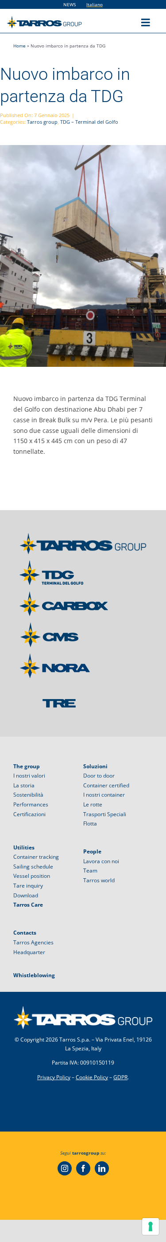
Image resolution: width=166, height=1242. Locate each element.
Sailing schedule (33, 866)
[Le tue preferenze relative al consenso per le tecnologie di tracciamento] (150, 1226)
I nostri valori (29, 775)
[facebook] (83, 1168)
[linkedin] (102, 1168)
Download (25, 895)
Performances (30, 804)
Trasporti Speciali (104, 814)
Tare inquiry (28, 885)
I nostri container (104, 794)
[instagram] (65, 1168)
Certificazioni (29, 814)
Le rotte (92, 804)
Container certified (106, 785)
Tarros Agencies (33, 942)
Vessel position (31, 876)
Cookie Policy (92, 1077)
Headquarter (29, 952)
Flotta (90, 823)
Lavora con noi (101, 861)
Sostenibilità (28, 794)
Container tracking (36, 857)
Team (90, 870)
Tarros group (42, 121)
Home (19, 46)
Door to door (99, 775)
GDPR (120, 1077)
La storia (24, 785)
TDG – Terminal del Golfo (89, 121)
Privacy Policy (53, 1077)
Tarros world (99, 880)
